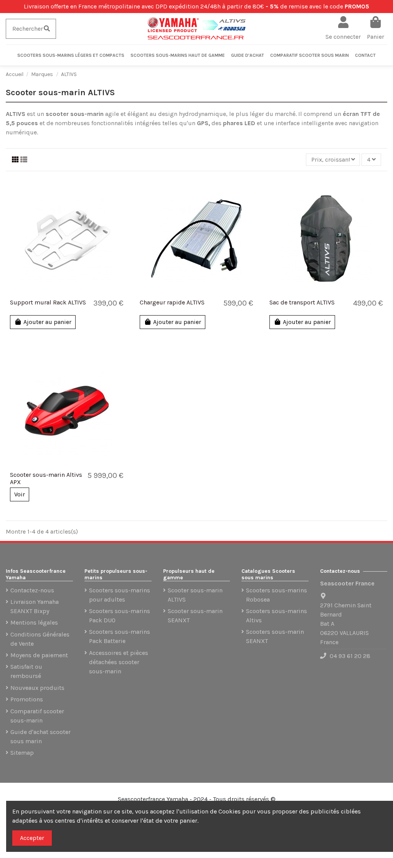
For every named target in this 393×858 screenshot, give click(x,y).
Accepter (32, 837)
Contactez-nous (32, 590)
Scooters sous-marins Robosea (276, 595)
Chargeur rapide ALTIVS (172, 302)
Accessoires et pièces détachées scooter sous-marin (118, 662)
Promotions (26, 699)
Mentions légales (34, 622)
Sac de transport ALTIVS (302, 302)
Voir (19, 494)
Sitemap (22, 752)
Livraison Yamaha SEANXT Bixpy (34, 606)
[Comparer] (60, 294)
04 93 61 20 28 (350, 656)
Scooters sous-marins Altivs (276, 615)
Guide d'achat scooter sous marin (40, 736)
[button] (70, 55)
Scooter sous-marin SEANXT (195, 615)
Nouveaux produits (37, 687)
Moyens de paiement (39, 655)
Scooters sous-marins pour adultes (119, 595)
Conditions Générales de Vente (39, 639)
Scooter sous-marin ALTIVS (195, 595)
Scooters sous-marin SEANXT (275, 636)
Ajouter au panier (47, 322)
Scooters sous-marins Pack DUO (119, 615)
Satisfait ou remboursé (26, 671)
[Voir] (72, 294)
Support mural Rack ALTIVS (48, 302)
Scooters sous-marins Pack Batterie (119, 636)
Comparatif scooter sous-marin (37, 716)
